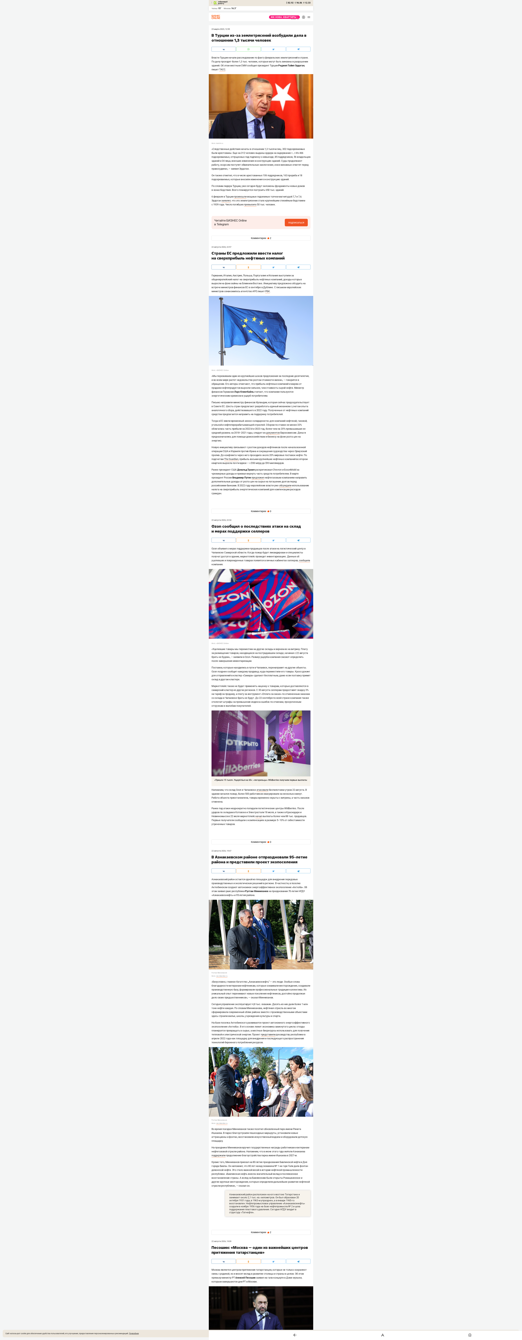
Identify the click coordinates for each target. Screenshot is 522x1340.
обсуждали (285, 485)
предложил (258, 477)
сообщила (304, 560)
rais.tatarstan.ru (222, 976)
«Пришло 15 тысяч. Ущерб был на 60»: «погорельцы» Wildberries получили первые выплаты (260, 780)
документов (273, 432)
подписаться (296, 222)
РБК (267, 291)
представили (268, 1034)
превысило (250, 204)
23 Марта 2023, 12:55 (221, 29)
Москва (227, 8)
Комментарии (261, 238)
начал (258, 816)
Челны (214, 8)
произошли (240, 196)
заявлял (226, 200)
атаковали (262, 789)
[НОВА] (283, 17)
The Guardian (231, 459)
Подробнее (134, 1333)
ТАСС (222, 69)
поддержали (219, 1155)
